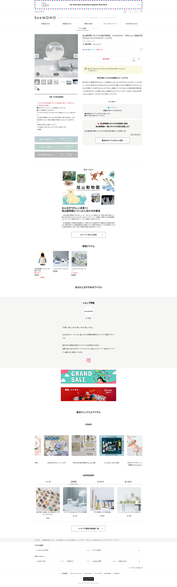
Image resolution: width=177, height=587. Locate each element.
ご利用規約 (64, 573)
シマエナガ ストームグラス (60, 269)
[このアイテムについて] (141, 49)
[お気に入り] (135, 11)
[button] (75, 56)
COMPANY (116, 573)
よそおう (100, 481)
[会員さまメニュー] (125, 11)
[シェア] (139, 59)
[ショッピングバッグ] (141, 11)
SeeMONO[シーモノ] (48, 540)
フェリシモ (37, 540)
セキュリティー (88, 573)
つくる (48, 481)
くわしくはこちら (135, 134)
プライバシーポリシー (76, 573)
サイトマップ (98, 573)
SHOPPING (107, 573)
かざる (73, 481)
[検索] (130, 11)
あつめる (128, 481)
